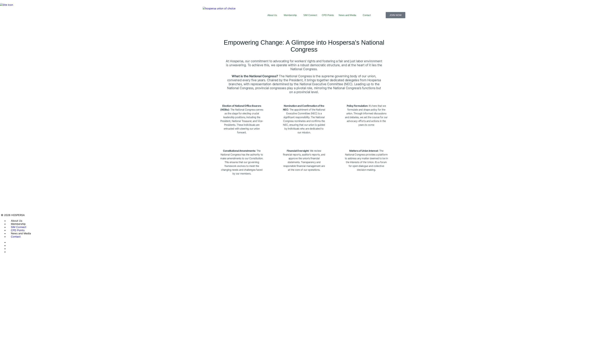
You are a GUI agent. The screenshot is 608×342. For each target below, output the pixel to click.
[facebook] (9, 245)
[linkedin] (9, 251)
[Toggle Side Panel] (1, 1)
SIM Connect (310, 15)
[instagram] (9, 248)
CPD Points (328, 15)
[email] (9, 242)
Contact (367, 15)
